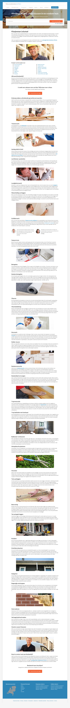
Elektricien (16, 67)
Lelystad (22, 689)
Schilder (15, 70)
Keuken (35, 7)
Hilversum (37, 688)
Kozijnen (39, 70)
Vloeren (15, 72)
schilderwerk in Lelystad (49, 223)
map (22, 700)
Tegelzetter (16, 71)
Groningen (45, 687)
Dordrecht (37, 687)
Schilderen (46, 7)
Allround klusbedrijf (18, 64)
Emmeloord (23, 688)
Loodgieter (31, 7)
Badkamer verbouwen (42, 67)
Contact (55, 700)
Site (21, 700)
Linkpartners (36, 700)
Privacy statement (50, 700)
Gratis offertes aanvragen (43, 73)
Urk (21, 690)
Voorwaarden (30, 700)
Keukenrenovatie (41, 64)
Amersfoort (38, 685)
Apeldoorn (42, 685)
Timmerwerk (23, 7)
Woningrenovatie (15, 7)
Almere (22, 685)
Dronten (22, 687)
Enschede (41, 687)
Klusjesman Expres (16, 700)
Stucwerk (16, 73)
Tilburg (41, 689)
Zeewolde (22, 691)
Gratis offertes (55, 7)
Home (8, 7)
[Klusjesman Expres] (13, 4)
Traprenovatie (40, 66)
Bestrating (44, 68)
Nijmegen (37, 689)
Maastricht (45, 688)
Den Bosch (46, 685)
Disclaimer (26, 700)
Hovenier (39, 68)
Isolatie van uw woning (42, 72)
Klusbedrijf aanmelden (42, 700)
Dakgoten (40, 71)
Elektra (41, 7)
